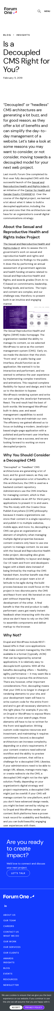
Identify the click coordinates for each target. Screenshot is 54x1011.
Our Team (9, 920)
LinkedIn (5, 906)
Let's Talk (18, 873)
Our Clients (11, 952)
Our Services (12, 947)
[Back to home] (18, 899)
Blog (6, 968)
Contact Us (11, 931)
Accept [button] (16, 1007)
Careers (8, 926)
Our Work (9, 941)
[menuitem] (5, 909)
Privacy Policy (33, 1007)
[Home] (10, 13)
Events (7, 973)
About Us (9, 914)
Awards (8, 958)
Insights (9, 962)
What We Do (11, 935)
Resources (10, 979)
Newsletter (11, 985)
